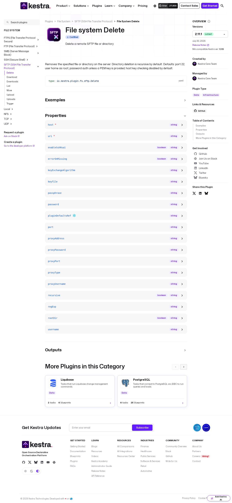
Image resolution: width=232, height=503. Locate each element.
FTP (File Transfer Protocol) (19, 46)
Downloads (12, 81)
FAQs (73, 466)
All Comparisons (125, 446)
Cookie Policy (205, 498)
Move (9, 90)
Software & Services (150, 461)
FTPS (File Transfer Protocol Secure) (19, 39)
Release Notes (199, 45)
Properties (201, 129)
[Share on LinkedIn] (200, 193)
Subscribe (142, 427)
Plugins (49, 21)
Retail (143, 466)
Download (12, 77)
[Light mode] (25, 471)
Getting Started (77, 446)
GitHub (203, 153)
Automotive (146, 471)
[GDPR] (206, 428)
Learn (108, 6)
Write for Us (171, 461)
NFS (6, 114)
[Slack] (155, 5)
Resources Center (126, 456)
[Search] (222, 6)
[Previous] (175, 367)
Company (125, 6)
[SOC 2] (197, 428)
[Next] (183, 367)
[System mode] (37, 471)
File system (63, 21)
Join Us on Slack (208, 158)
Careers (200, 456)
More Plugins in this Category (211, 138)
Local (7, 109)
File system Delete (128, 21)
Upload (10, 94)
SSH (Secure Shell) (14, 59)
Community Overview (176, 446)
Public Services (148, 456)
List (8, 86)
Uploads (11, 99)
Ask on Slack (10, 136)
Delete (10, 72)
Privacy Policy (188, 498)
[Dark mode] (31, 471)
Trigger (10, 103)
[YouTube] (48, 462)
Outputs (200, 133)
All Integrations (124, 451)
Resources (96, 451)
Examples (201, 125)
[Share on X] (194, 193)
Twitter (202, 172)
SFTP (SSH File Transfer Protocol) (17, 66)
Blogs (94, 446)
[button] (97, 5)
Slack (168, 451)
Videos (94, 456)
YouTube (204, 163)
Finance (145, 446)
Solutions (80, 6)
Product (61, 6)
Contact (196, 461)
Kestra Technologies (39, 498)
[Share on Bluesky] (206, 193)
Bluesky (203, 177)
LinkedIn (203, 168)
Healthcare (146, 451)
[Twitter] (29, 462)
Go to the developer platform (18, 145)
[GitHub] (23, 462)
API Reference (97, 475)
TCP (6, 118)
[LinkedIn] (42, 462)
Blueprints (75, 456)
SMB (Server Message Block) (16, 53)
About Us (197, 446)
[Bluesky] (36, 462)
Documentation (78, 451)
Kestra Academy (99, 461)
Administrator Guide (101, 466)
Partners (196, 451)
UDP (6, 123)
